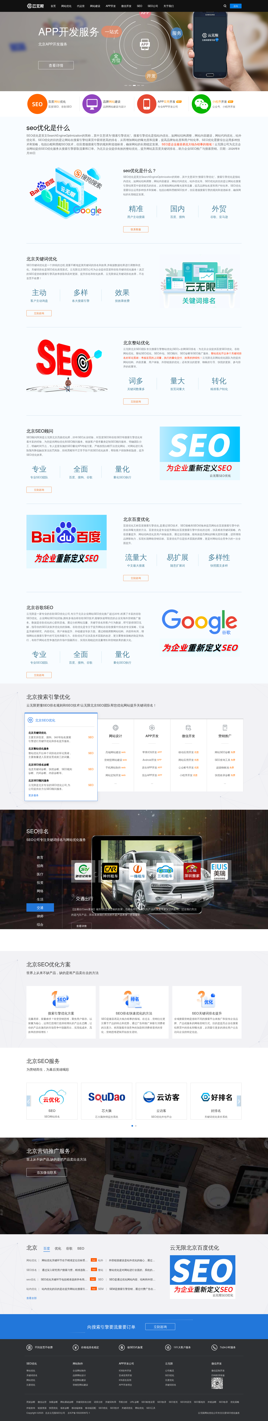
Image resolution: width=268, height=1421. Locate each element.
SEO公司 (153, 6)
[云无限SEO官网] (35, 6)
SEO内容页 (185, 1401)
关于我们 (169, 6)
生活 (40, 899)
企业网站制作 (79, 1370)
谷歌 (69, 1248)
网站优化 (66, 6)
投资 (40, 882)
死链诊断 (30, 1401)
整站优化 (30, 1370)
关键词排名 (31, 1375)
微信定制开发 (218, 1370)
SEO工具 (150, 1407)
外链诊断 (212, 1401)
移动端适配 (90, 1407)
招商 (40, 865)
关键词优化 (127, 1407)
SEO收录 (161, 1401)
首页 (53, 6)
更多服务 (33, 795)
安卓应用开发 (125, 1375)
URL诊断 (134, 1401)
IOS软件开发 (125, 1370)
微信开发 (126, 6)
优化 (58, 1248)
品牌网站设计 (79, 1375)
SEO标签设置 (148, 1401)
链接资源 (42, 1407)
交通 (40, 907)
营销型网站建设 (80, 1384)
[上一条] (30, 50)
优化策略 (234, 1401)
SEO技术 (114, 1407)
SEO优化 (169, 1375)
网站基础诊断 (66, 1401)
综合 (40, 924)
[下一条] (237, 50)
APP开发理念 (125, 1384)
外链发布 (30, 1407)
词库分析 (98, 1401)
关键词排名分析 (83, 1401)
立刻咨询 (160, 1326)
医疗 (40, 874)
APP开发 (111, 6)
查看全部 (31, 1298)
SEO (139, 6)
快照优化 (53, 1407)
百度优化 (30, 1384)
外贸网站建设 (79, 1379)
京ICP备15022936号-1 (79, 1412)
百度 (46, 1248)
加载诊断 (53, 1401)
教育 (40, 857)
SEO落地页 (199, 1401)
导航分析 (123, 1401)
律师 (40, 915)
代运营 (81, 6)
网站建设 (95, 6)
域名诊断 (64, 1407)
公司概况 (169, 1370)
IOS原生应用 (125, 1379)
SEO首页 (173, 1401)
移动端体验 (77, 1407)
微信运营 (42, 1401)
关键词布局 (110, 1401)
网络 (40, 890)
